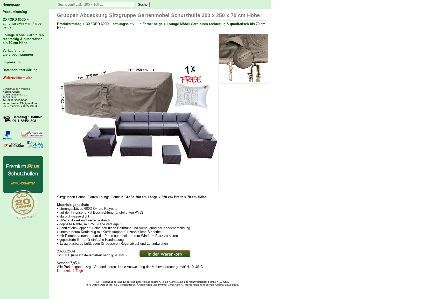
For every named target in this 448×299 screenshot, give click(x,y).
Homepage (11, 4)
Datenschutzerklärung (20, 70)
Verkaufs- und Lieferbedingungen (18, 52)
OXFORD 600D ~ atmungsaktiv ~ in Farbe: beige (23, 23)
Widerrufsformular (17, 78)
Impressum (12, 62)
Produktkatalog (15, 12)
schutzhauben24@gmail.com (21, 103)
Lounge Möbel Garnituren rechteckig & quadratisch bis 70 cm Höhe (23, 39)
